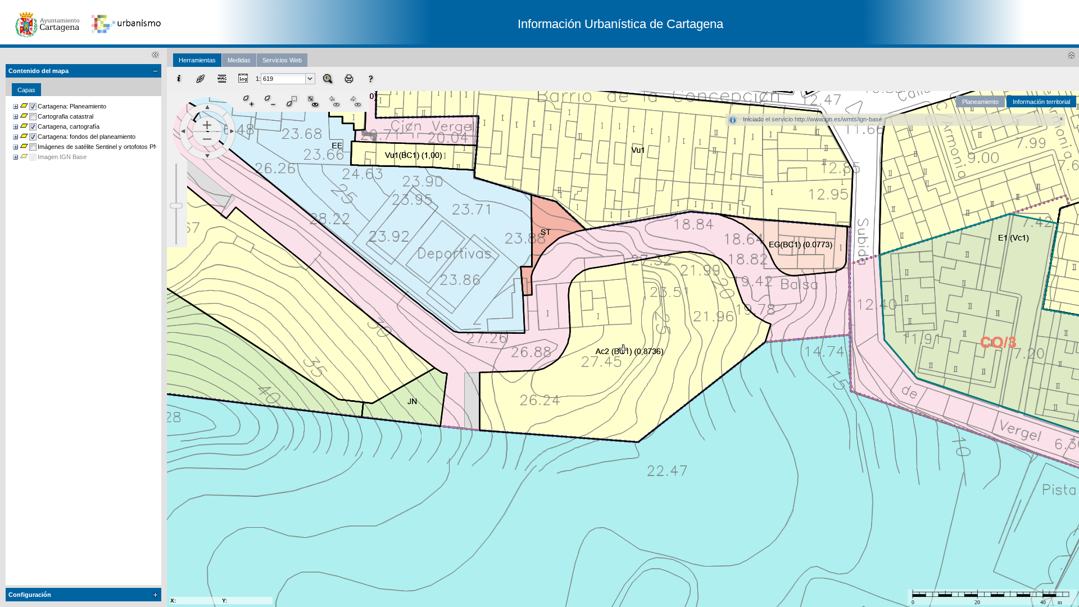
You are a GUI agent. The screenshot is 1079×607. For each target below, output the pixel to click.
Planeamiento (980, 101)
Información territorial (1041, 101)
